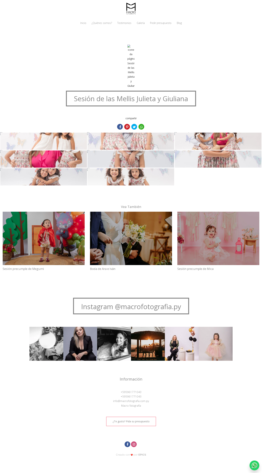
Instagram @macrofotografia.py (131, 306)
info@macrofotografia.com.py (131, 401)
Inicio (83, 23)
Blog (179, 23)
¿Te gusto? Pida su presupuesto (131, 421)
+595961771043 (131, 392)
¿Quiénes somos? (102, 23)
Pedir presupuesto (160, 23)
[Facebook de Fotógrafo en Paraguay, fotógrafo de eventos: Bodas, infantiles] (128, 444)
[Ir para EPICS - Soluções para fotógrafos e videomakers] (131, 454)
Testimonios (124, 23)
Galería (141, 23)
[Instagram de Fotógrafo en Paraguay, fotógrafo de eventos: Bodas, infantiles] (134, 444)
